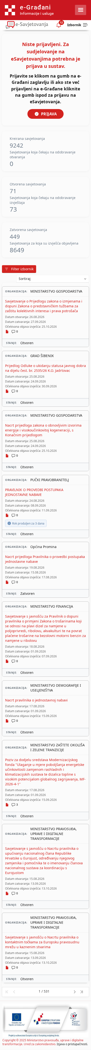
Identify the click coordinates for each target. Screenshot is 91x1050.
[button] (6, 992)
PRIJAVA (49, 114)
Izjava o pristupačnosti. (72, 1044)
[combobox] (52, 279)
